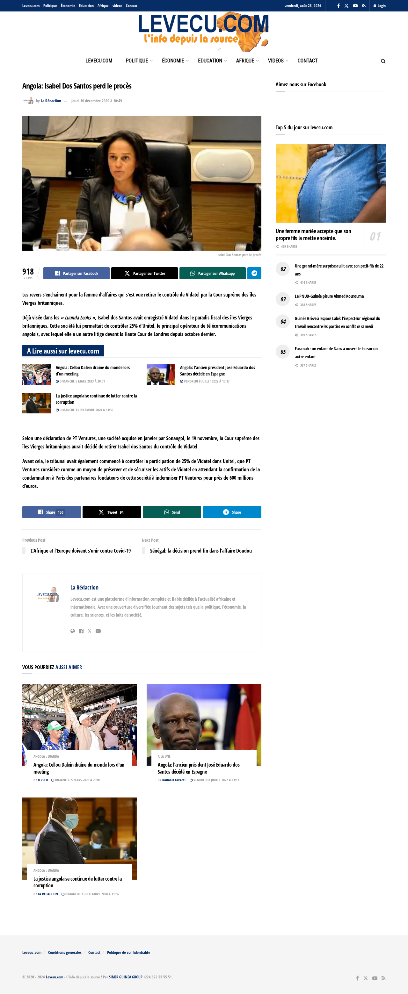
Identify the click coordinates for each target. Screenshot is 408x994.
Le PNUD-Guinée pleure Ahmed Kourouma (329, 296)
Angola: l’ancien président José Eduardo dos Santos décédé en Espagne (217, 370)
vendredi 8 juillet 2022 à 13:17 (206, 381)
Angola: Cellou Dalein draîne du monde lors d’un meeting (78, 768)
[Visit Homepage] (204, 32)
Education (86, 5)
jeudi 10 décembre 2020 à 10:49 (96, 101)
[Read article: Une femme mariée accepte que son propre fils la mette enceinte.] (331, 183)
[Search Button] (383, 61)
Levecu (43, 779)
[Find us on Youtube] (355, 6)
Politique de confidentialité (128, 952)
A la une (164, 756)
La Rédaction (51, 101)
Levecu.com (31, 5)
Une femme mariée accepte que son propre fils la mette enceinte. (313, 234)
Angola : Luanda (46, 756)
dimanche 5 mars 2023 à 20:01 (82, 381)
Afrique (103, 5)
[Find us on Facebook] (338, 6)
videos (117, 5)
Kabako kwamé (174, 779)
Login (381, 5)
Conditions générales (65, 952)
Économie (68, 5)
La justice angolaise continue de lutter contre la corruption (77, 882)
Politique (50, 5)
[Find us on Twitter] (346, 6)
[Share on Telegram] (254, 273)
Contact (131, 5)
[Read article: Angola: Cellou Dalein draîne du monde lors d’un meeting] (36, 374)
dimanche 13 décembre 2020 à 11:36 (86, 409)
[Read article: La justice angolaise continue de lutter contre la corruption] (36, 403)
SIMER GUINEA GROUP (125, 977)
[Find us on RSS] (364, 6)
